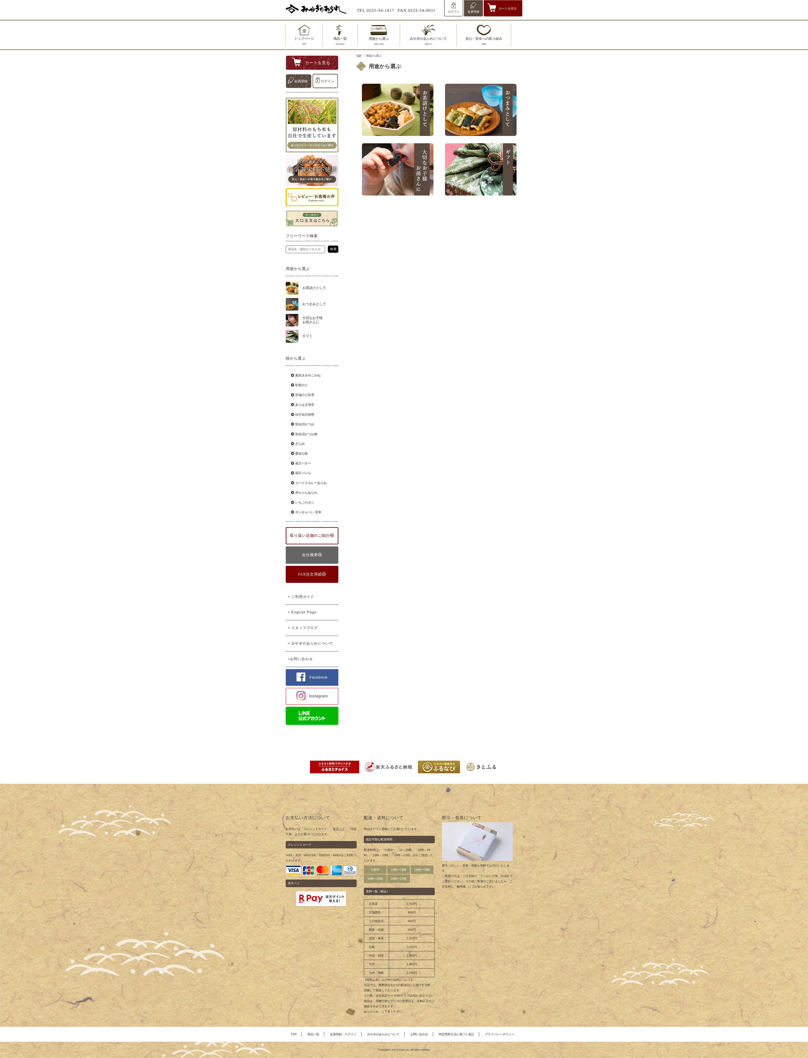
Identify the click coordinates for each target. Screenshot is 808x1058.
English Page (304, 612)
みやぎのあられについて (428, 41)
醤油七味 (301, 453)
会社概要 (310, 555)
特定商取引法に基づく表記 (456, 1034)
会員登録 (473, 11)
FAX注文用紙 (310, 574)
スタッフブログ (304, 628)
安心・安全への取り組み (483, 41)
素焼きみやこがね (307, 375)
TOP (358, 55)
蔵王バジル (303, 473)
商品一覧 (340, 41)
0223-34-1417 (380, 10)
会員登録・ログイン (343, 1034)
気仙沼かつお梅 (306, 434)
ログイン (454, 11)
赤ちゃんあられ (306, 492)
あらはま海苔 (304, 404)
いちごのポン (304, 502)
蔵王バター (303, 463)
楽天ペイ (339, 829)
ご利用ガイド (302, 596)
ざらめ (300, 443)
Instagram (318, 696)
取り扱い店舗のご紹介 (310, 535)
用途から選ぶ (379, 41)
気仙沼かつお (304, 424)
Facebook (318, 677)
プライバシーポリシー (499, 1034)
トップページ (304, 41)
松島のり (301, 385)
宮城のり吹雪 (304, 395)
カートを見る (508, 8)
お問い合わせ (301, 659)
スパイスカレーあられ (311, 483)
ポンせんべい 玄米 (308, 512)
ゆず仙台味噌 (304, 414)
